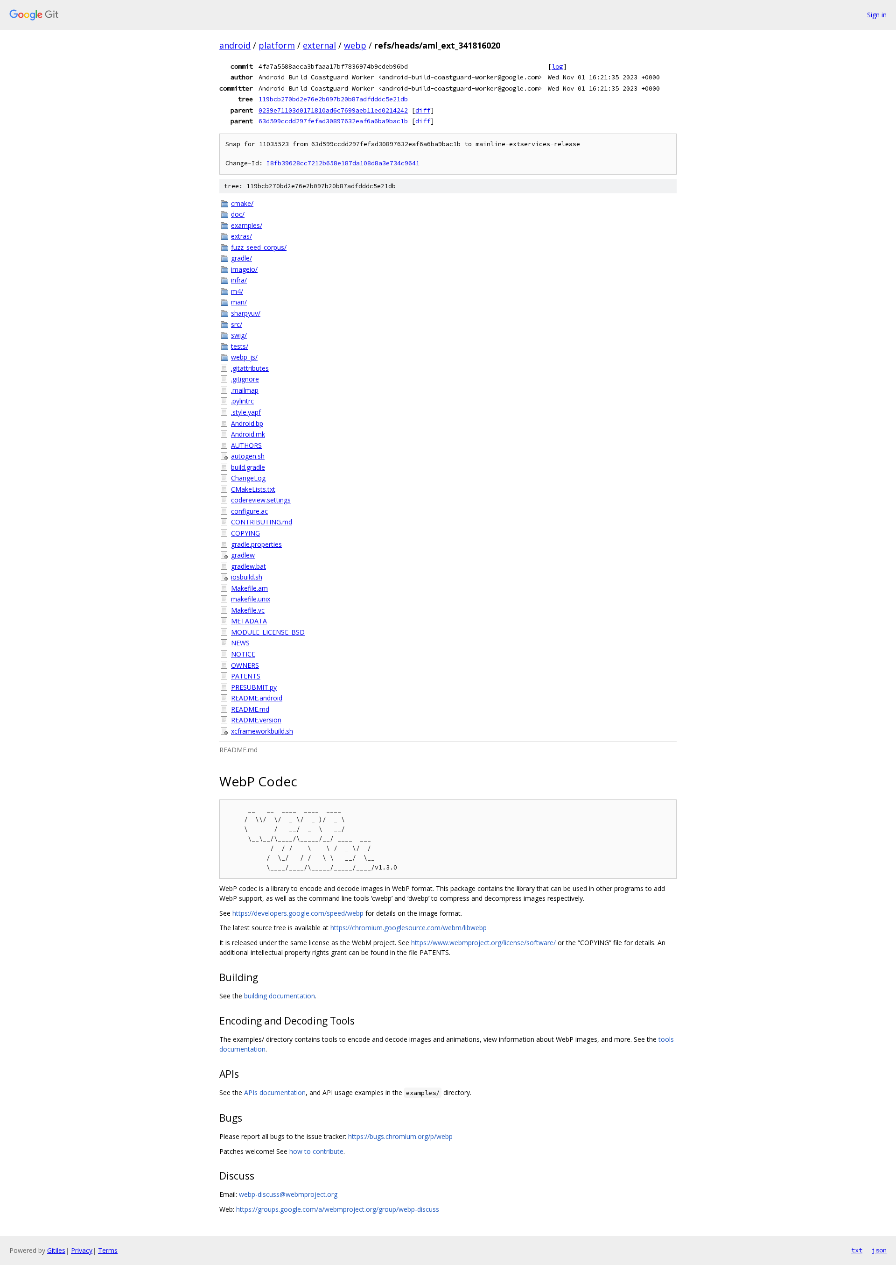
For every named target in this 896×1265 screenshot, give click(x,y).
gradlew (243, 555)
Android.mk (248, 434)
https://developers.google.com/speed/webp (298, 913)
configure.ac (249, 511)
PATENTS (245, 675)
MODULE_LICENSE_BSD (268, 632)
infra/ (239, 280)
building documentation (279, 995)
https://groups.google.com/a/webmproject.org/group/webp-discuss (337, 1209)
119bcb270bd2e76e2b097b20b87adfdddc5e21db (333, 99)
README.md (250, 709)
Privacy (81, 1250)
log (557, 66)
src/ (236, 324)
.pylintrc (242, 400)
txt (856, 1250)
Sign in (877, 14)
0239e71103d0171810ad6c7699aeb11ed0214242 (333, 110)
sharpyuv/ (245, 313)
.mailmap (245, 390)
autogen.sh (248, 456)
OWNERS (245, 665)
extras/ (241, 236)
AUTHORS (246, 445)
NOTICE (243, 654)
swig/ (239, 335)
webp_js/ (244, 357)
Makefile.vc (248, 610)
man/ (239, 301)
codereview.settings (261, 499)
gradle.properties (256, 544)
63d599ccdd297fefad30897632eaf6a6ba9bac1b (333, 121)
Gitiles (56, 1250)
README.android (256, 697)
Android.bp (247, 423)
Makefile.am (249, 588)
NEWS (240, 642)
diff (422, 110)
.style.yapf (246, 412)
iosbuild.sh (246, 576)
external (319, 45)
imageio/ (244, 269)
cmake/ (242, 203)
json (879, 1250)
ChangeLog (248, 477)
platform (277, 45)
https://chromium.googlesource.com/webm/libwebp (408, 927)
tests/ (239, 346)
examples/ (246, 225)
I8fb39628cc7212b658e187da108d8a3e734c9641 (343, 163)
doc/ (238, 214)
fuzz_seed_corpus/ (259, 247)
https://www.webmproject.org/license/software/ (483, 942)
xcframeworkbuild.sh (262, 731)
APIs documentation (275, 1092)
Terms (108, 1250)
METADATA (249, 620)
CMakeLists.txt (253, 489)
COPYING (245, 533)
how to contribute (316, 1151)
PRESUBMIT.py (254, 687)
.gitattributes (250, 368)
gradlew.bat (248, 566)
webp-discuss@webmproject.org (288, 1194)
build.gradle (248, 467)
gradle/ (241, 258)
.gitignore (245, 379)
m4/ (237, 291)
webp (355, 45)
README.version (256, 719)
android (235, 45)
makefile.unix (250, 598)
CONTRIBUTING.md (261, 521)
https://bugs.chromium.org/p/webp (400, 1136)
